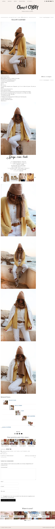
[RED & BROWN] (5, 442)
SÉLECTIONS (22, 1)
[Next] (35, 177)
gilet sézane (23, 451)
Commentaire (4, 467)
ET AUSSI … (30, 1)
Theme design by (48, 527)
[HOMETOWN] (14, 442)
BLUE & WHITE (18, 405)
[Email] (51, 1)
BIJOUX (10, 1)
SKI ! (30, 456)
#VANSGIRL (7, 456)
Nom (2, 481)
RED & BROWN (5, 446)
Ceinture (15, 164)
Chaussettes (16, 170)
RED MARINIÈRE (31, 416)
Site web (3, 491)
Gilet (12, 161)
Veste (8, 168)
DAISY (22, 410)
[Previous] (2, 177)
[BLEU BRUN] (23, 442)
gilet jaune (17, 451)
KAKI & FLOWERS (6, 427)
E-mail (2, 486)
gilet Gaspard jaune (7, 451)
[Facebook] (49, 1)
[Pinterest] (46, 1)
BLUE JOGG (31, 446)
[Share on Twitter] (9, 449)
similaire (23, 166)
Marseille (4, 453)
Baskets (12, 169)
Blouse (11, 163)
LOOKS (4, 1)
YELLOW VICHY (12, 400)
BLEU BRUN (23, 446)
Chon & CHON (27, 7)
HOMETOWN (14, 446)
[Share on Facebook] (7, 449)
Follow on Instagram (46, 76)
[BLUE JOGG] (31, 442)
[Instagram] (15, 433)
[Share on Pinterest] (11, 449)
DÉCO (15, 1)
